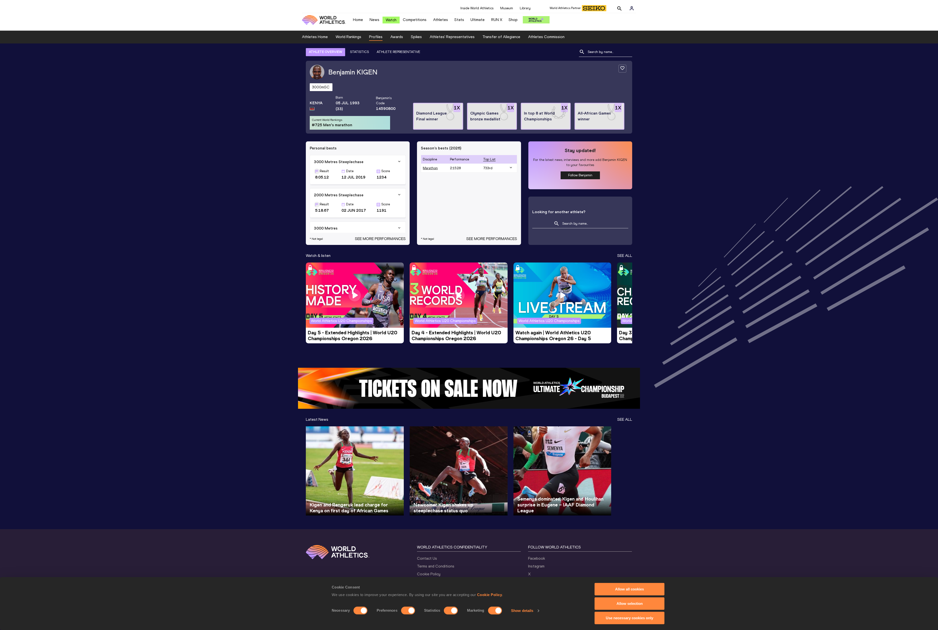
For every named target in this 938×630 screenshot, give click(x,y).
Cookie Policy (489, 595)
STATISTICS (359, 52)
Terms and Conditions (435, 566)
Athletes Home (315, 36)
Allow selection (630, 603)
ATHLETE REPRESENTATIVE (398, 52)
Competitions (414, 19)
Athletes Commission (546, 36)
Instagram (536, 566)
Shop (513, 19)
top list (489, 159)
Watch (391, 20)
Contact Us (427, 558)
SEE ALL (624, 255)
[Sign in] (631, 8)
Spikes (416, 36)
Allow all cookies (629, 589)
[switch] (408, 610)
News (374, 19)
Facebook (536, 558)
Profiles (376, 36)
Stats (459, 19)
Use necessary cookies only (629, 618)
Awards (396, 36)
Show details (522, 611)
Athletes (440, 19)
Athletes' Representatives (452, 36)
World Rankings (348, 36)
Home (358, 19)
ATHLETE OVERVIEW (325, 52)
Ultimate (477, 19)
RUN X (496, 19)
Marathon (430, 168)
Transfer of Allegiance (501, 36)
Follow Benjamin (580, 175)
